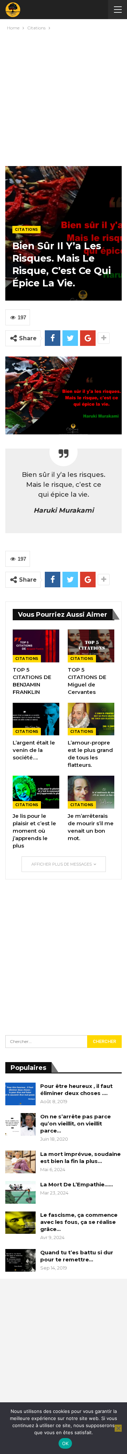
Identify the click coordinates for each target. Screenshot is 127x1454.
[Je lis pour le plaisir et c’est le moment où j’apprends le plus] (36, 792)
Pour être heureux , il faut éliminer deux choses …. (76, 1089)
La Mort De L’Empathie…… (76, 1184)
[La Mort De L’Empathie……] (20, 1192)
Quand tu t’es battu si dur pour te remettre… (76, 1256)
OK (65, 1443)
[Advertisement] (63, 96)
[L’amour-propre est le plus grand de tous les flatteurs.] (91, 719)
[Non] (118, 1428)
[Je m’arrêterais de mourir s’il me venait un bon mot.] (91, 792)
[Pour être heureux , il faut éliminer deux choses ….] (20, 1094)
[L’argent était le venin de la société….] (36, 719)
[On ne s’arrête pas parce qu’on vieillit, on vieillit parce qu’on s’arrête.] (20, 1124)
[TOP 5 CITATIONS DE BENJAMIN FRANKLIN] (36, 645)
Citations (26, 229)
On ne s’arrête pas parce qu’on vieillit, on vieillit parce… (75, 1123)
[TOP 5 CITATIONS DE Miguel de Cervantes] (91, 645)
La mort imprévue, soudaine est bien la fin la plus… (80, 1157)
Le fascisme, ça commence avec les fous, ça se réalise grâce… (78, 1221)
